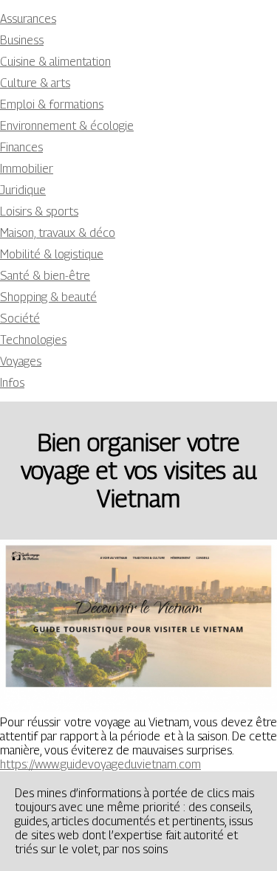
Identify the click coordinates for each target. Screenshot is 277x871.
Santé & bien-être (45, 276)
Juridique (23, 190)
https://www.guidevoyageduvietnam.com (100, 764)
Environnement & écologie (67, 126)
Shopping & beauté (48, 297)
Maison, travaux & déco (57, 233)
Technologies (33, 340)
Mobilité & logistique (51, 254)
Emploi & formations (51, 104)
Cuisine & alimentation (55, 62)
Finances (21, 147)
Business (22, 40)
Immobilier (26, 169)
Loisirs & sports (39, 211)
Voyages (20, 361)
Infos (12, 383)
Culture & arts (35, 83)
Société (20, 318)
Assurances (28, 19)
